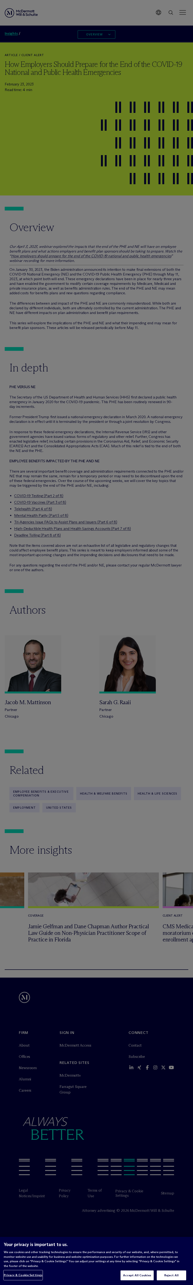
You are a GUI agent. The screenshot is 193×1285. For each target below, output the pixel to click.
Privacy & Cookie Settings (23, 1275)
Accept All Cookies (137, 1275)
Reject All (171, 1275)
